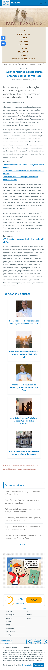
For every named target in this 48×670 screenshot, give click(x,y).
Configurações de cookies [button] (12, 665)
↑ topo (24, 609)
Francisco (32, 64)
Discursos (23, 55)
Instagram (40, 642)
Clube (8, 625)
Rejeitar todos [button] (27, 665)
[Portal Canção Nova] (6, 3)
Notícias (7, 64)
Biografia (23, 41)
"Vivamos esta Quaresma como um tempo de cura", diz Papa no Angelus (23, 510)
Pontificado (22, 64)
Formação (10, 615)
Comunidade (10, 631)
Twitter (31, 642)
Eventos (9, 611)
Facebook (26, 642)
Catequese (23, 45)
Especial (14, 64)
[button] (3, 38)
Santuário (10, 628)
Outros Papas (23, 34)
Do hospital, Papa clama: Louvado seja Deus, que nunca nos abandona (23, 519)
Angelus (23, 38)
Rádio (29, 615)
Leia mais (38, 661)
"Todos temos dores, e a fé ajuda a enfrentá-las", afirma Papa (23, 492)
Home (23, 31)
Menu (41, 3)
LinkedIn (45, 642)
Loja (29, 618)
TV (28, 611)
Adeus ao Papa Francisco (23, 59)
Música (8, 621)
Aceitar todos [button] (38, 665)
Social (8, 635)
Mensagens (23, 52)
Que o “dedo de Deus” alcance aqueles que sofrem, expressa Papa (22, 501)
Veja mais (24, 544)
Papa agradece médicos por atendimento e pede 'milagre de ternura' (22, 527)
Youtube (36, 642)
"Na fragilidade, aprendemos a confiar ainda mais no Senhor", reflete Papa (23, 536)
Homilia (23, 48)
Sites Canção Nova (45, 3)
